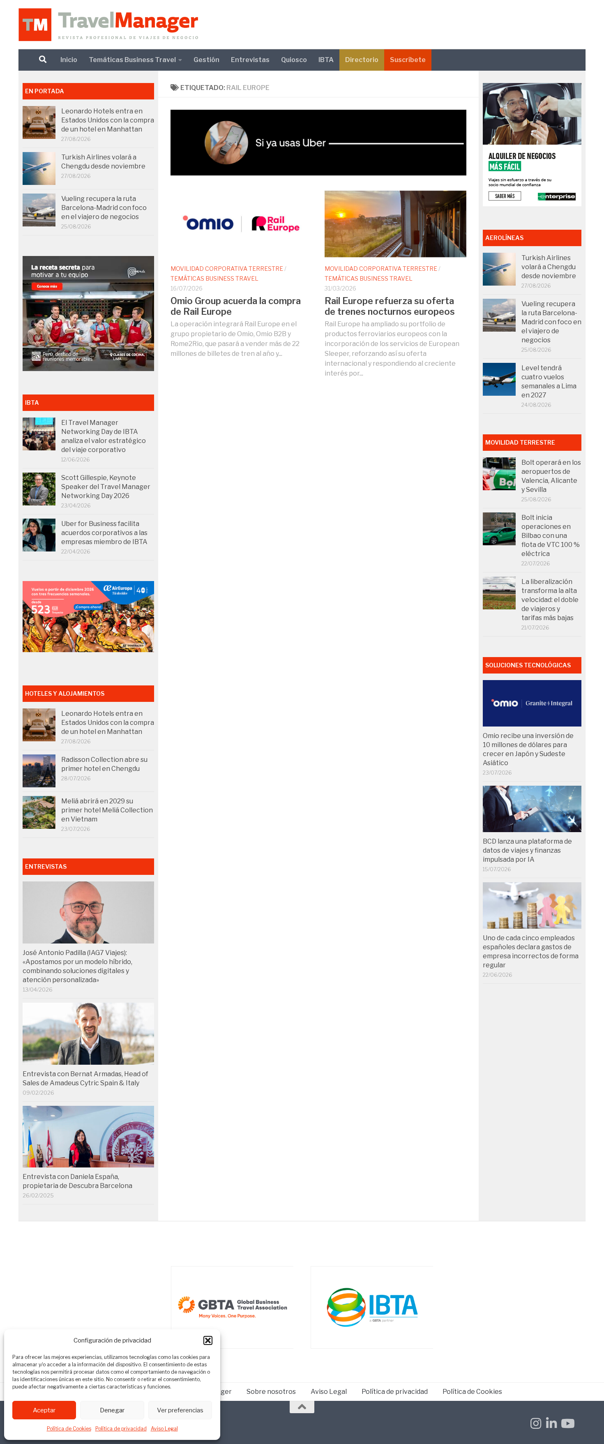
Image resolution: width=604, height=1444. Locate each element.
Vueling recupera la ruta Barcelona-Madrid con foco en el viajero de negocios (104, 208)
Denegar (112, 1410)
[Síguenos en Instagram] (536, 1423)
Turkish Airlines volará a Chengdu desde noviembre (548, 267)
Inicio (68, 60)
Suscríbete (408, 60)
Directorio (361, 60)
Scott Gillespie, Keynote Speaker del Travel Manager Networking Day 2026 (105, 487)
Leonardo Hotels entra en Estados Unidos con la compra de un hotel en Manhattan (107, 120)
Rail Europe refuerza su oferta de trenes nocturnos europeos (390, 306)
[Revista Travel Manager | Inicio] (108, 24)
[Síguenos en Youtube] (567, 1423)
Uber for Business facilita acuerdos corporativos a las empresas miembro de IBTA (104, 533)
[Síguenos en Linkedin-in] (551, 1423)
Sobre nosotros (271, 1392)
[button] (208, 1340)
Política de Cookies (69, 1429)
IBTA (326, 60)
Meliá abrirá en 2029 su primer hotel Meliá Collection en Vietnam (107, 810)
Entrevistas (250, 60)
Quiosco (294, 60)
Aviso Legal (164, 1429)
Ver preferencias (180, 1410)
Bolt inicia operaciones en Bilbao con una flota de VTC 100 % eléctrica (550, 536)
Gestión (206, 60)
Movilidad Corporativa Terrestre (227, 268)
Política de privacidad (121, 1429)
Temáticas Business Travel (132, 60)
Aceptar (44, 1410)
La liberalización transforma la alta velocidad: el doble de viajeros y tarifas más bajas (550, 600)
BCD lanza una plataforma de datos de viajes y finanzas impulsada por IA (527, 850)
